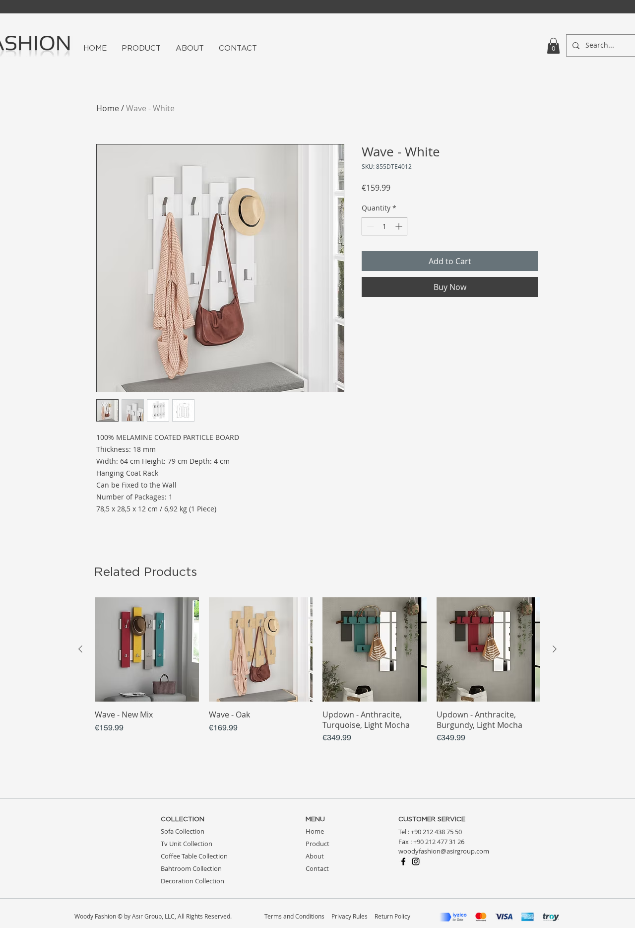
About (315, 856)
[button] (553, 46)
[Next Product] (555, 649)
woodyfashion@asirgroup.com (443, 851)
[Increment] (399, 226)
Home (107, 108)
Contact (317, 868)
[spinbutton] (384, 226)
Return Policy (392, 916)
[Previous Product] (80, 649)
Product (317, 843)
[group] (317, 670)
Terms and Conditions (294, 916)
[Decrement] (369, 226)
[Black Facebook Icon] (403, 861)
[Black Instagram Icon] (416, 861)
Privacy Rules (349, 916)
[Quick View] (147, 649)
